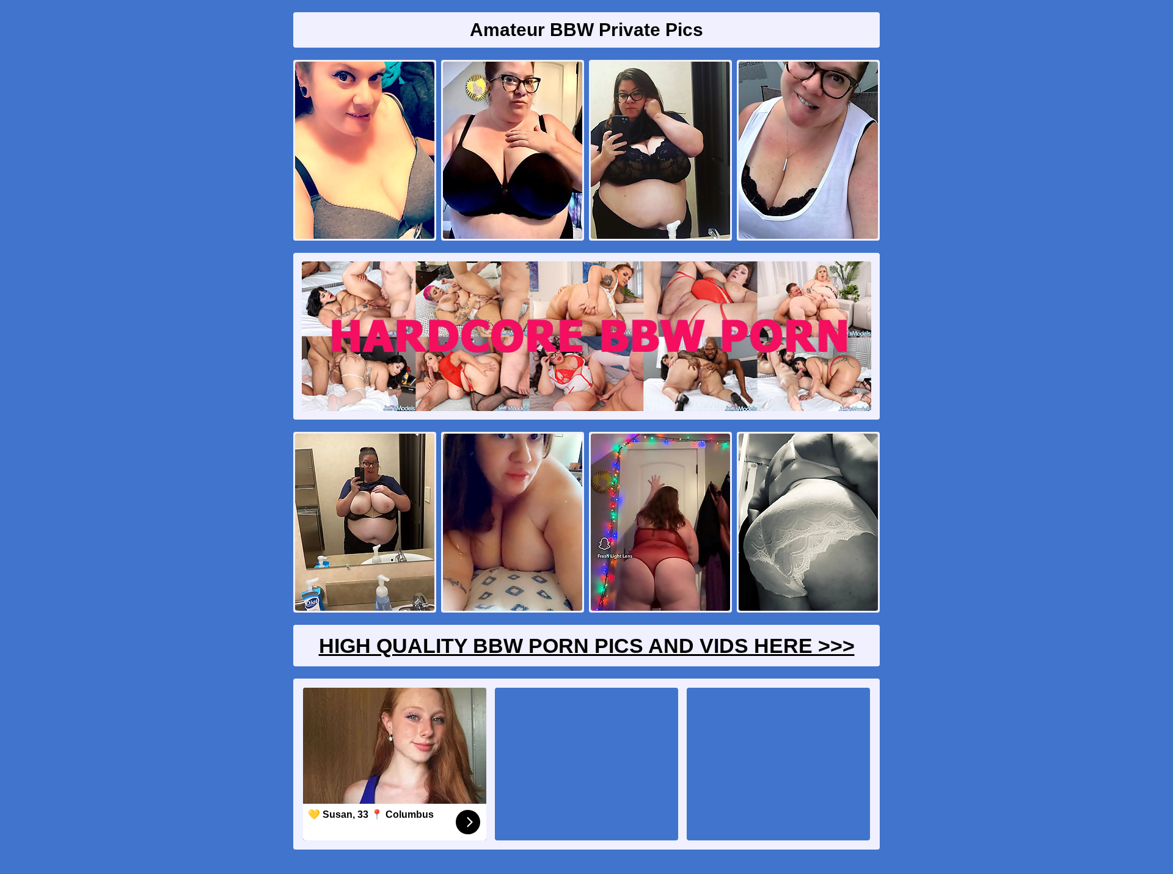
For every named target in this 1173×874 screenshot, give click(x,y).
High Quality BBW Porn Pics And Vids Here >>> (587, 645)
